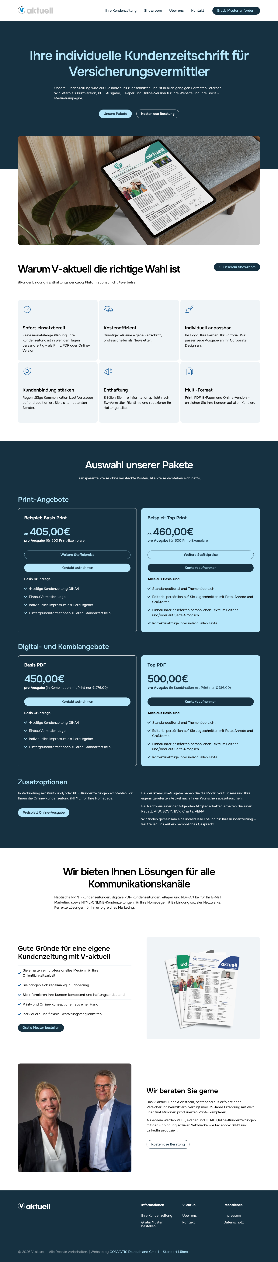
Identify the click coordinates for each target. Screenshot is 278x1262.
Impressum (232, 1215)
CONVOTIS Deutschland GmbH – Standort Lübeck (149, 1252)
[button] (77, 555)
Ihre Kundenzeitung (121, 10)
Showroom (153, 10)
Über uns (176, 10)
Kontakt (197, 10)
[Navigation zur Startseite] (35, 10)
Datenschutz (234, 1222)
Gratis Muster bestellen (152, 1224)
